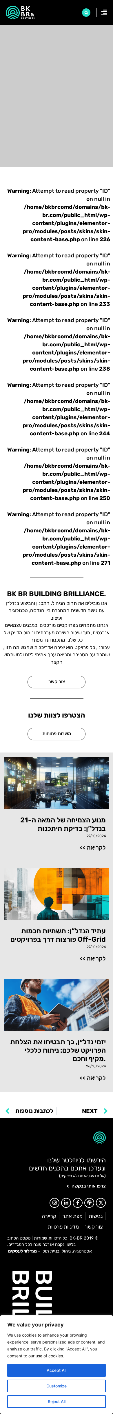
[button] (86, 12)
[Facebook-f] (78, 1203)
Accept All (56, 1370)
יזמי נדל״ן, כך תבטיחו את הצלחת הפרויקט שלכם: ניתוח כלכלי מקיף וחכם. (58, 1050)
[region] (56, 1364)
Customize (56, 1385)
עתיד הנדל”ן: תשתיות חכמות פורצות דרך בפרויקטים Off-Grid (58, 935)
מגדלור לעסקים (22, 1251)
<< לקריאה (93, 847)
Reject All (56, 1401)
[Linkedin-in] (66, 1203)
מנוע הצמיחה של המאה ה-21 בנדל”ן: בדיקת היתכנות (63, 824)
